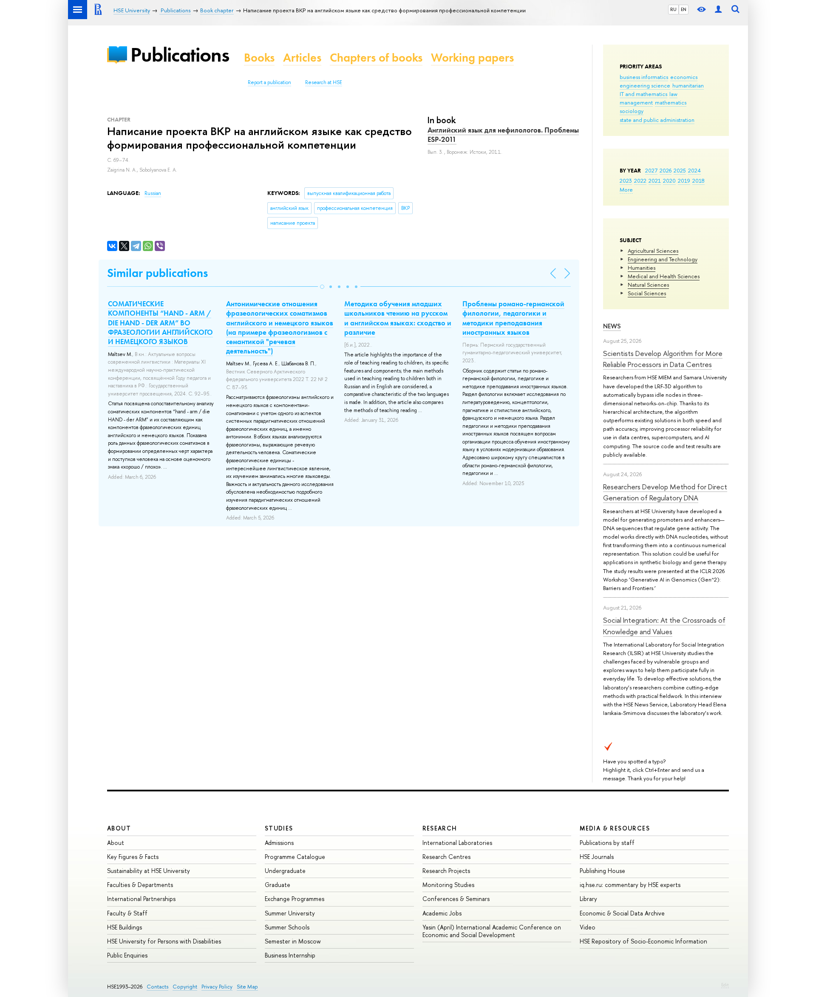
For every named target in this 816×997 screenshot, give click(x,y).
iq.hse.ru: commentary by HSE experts (630, 885)
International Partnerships (141, 899)
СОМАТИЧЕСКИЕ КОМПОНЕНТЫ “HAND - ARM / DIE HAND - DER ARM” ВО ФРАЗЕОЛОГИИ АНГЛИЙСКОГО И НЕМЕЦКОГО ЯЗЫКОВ (160, 322)
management (636, 102)
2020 (669, 180)
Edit (725, 985)
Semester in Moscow (293, 941)
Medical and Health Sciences (664, 276)
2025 (680, 170)
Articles (302, 57)
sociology (631, 111)
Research (439, 828)
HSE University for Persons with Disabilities (164, 941)
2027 (651, 170)
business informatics (644, 77)
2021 (655, 180)
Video (587, 927)
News (612, 326)
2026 (666, 170)
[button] (322, 286)
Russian (152, 193)
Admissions (279, 843)
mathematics (670, 102)
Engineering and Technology (662, 259)
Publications (179, 55)
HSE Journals (597, 857)
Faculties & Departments (140, 885)
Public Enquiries (127, 955)
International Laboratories (457, 843)
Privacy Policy (216, 986)
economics (683, 77)
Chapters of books (376, 57)
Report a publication (269, 82)
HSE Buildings (124, 927)
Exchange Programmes (294, 899)
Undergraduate (285, 871)
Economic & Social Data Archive (622, 913)
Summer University (290, 913)
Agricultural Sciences (653, 250)
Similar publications (157, 272)
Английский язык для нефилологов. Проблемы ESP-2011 (503, 134)
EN (683, 9)
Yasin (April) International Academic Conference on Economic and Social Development (491, 931)
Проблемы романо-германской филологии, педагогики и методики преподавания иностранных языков (513, 317)
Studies (279, 828)
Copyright (185, 986)
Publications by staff (607, 843)
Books (259, 57)
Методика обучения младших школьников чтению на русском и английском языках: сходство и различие (397, 317)
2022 (640, 180)
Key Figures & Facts (133, 857)
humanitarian (688, 85)
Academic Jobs (442, 913)
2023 (626, 180)
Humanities (641, 267)
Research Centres (446, 857)
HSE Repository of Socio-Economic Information (643, 941)
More (626, 189)
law (673, 94)
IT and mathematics (643, 94)
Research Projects (446, 871)
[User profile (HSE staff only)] (718, 9)
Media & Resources (615, 828)
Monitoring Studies (448, 885)
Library (588, 899)
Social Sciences (647, 293)
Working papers (472, 57)
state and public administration (657, 120)
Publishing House (602, 871)
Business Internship (290, 955)
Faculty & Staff (127, 913)
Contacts (157, 986)
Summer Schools (287, 927)
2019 (684, 180)
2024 (694, 170)
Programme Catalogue (295, 857)
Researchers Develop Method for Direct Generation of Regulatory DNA (665, 492)
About (119, 828)
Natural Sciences (648, 284)
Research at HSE (323, 82)
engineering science (645, 85)
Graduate (277, 885)
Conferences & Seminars (456, 899)
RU (673, 9)
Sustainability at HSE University (148, 871)
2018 (698, 180)
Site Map (247, 986)
